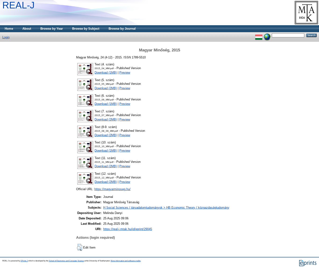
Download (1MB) (106, 72)
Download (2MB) (106, 88)
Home (9, 28)
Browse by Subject (85, 28)
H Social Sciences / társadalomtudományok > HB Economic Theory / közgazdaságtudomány (166, 207)
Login (6, 37)
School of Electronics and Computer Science (66, 261)
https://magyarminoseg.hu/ (112, 189)
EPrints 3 (24, 261)
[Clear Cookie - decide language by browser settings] (267, 35)
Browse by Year (51, 28)
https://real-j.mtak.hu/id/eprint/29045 (127, 229)
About (26, 28)
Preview (124, 72)
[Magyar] (258, 35)
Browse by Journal (122, 28)
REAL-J (18, 5)
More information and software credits (126, 261)
